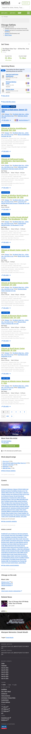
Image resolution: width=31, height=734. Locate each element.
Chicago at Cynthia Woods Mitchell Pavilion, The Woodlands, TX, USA (14, 218)
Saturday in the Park (8, 464)
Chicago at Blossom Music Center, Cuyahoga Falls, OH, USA (14, 317)
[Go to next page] (12, 416)
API (2, 713)
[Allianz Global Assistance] (4, 727)
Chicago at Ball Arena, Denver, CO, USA (14, 111)
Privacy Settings (5, 702)
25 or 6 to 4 (6, 461)
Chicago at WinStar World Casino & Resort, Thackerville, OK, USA (14, 196)
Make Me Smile (7, 468)
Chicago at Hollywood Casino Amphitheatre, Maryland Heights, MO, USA (14, 161)
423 (7, 416)
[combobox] (15, 8)
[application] (15, 621)
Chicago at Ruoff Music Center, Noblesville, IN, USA (13, 349)
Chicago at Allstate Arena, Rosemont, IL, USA (15, 382)
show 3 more (8, 35)
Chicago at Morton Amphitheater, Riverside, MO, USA (14, 129)
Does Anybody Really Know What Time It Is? (14, 463)
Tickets (28, 78)
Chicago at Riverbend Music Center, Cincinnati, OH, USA (14, 284)
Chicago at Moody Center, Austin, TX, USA (15, 251)
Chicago (7, 30)
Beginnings (6, 466)
